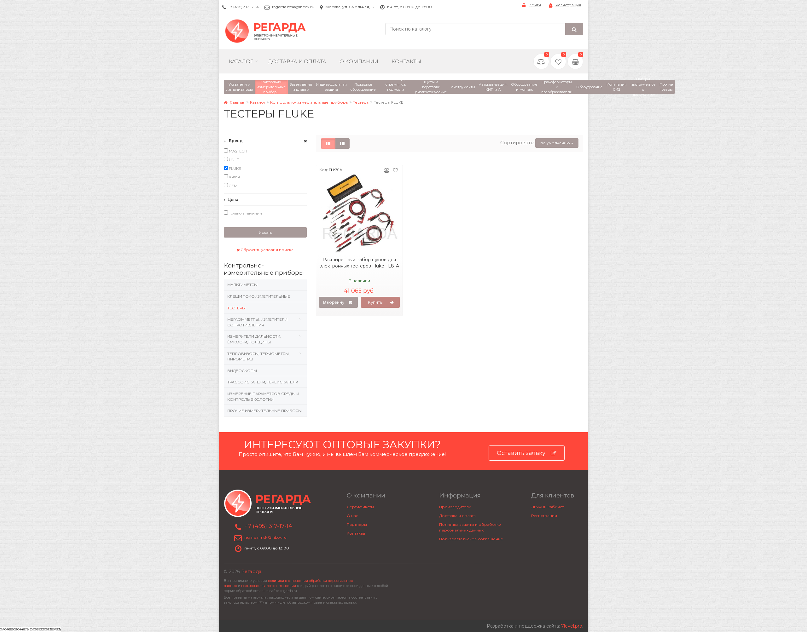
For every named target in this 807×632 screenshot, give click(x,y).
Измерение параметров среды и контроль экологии (263, 396)
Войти (535, 5)
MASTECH (237, 151)
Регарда (251, 571)
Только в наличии (245, 213)
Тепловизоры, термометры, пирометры (258, 356)
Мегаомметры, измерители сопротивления (257, 322)
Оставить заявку (521, 453)
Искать (265, 232)
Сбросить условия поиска (266, 249)
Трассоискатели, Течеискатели (262, 382)
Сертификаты (360, 506)
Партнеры (357, 524)
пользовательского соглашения (268, 586)
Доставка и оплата (457, 515)
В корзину (333, 302)
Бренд (235, 140)
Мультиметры (242, 284)
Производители (455, 506)
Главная (237, 102)
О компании (359, 62)
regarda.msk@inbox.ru (293, 6)
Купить (375, 302)
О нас (352, 515)
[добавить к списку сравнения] (387, 169)
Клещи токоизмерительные (258, 296)
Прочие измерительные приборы (264, 410)
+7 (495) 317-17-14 (243, 6)
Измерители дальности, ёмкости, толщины (254, 339)
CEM (232, 185)
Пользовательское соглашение (471, 539)
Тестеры (361, 102)
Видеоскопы (242, 370)
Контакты (406, 62)
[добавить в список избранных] (395, 169)
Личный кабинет (547, 506)
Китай (234, 177)
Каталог (241, 62)
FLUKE (234, 168)
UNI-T (233, 159)
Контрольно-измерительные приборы (309, 102)
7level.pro (571, 626)
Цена (232, 199)
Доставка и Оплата (297, 62)
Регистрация (568, 5)
